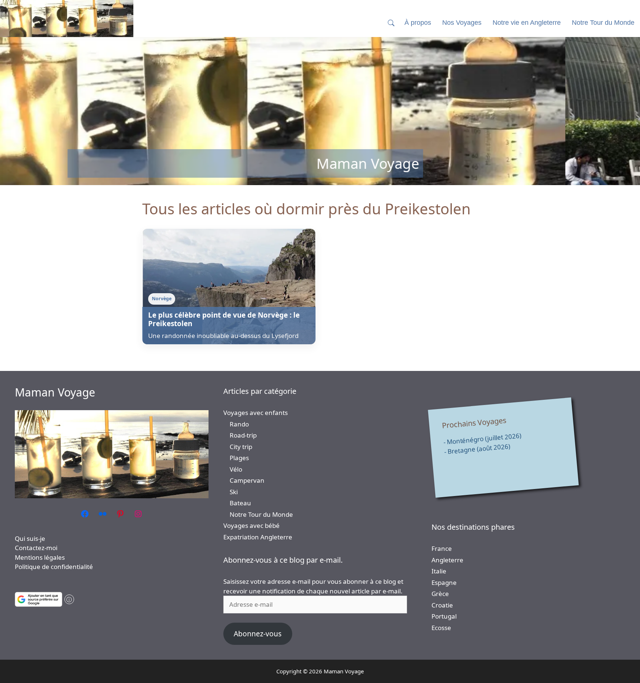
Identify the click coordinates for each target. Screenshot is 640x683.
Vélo (236, 469)
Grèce (440, 593)
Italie (438, 571)
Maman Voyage (55, 392)
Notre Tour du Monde (261, 514)
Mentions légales (40, 557)
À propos (417, 22)
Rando (239, 424)
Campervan (247, 480)
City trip (241, 446)
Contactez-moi (36, 547)
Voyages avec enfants (255, 412)
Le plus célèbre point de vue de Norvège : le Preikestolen (224, 319)
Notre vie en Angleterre (527, 22)
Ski (234, 492)
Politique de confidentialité (54, 566)
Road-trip (243, 435)
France (441, 548)
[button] (391, 23)
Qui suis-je (30, 538)
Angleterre (447, 560)
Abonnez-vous (257, 634)
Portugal (444, 616)
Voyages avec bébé (251, 525)
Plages (239, 457)
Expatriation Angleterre (257, 537)
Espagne (444, 582)
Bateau (240, 503)
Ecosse (441, 627)
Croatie (442, 605)
